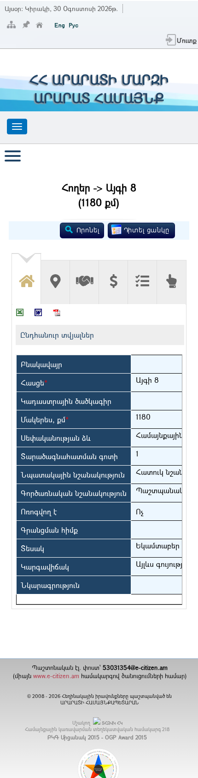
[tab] (26, 275)
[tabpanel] (99, 457)
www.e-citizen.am (56, 676)
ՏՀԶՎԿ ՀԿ (112, 723)
